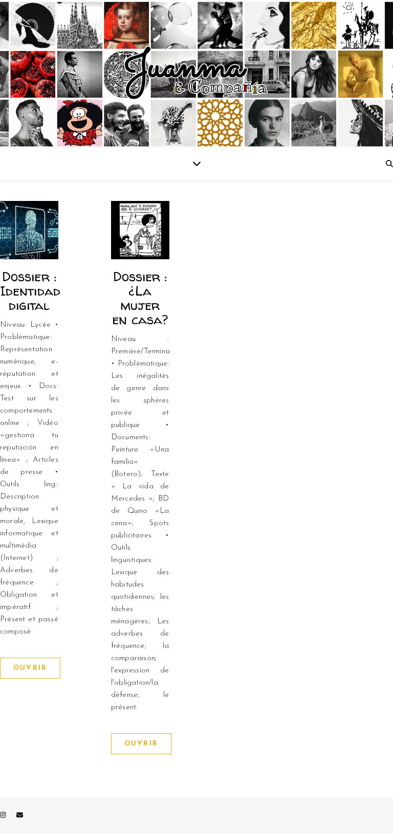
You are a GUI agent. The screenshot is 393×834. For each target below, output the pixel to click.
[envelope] (19, 816)
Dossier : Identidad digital (30, 290)
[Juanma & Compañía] (196, 74)
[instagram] (4, 816)
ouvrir (30, 668)
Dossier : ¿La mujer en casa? (140, 297)
